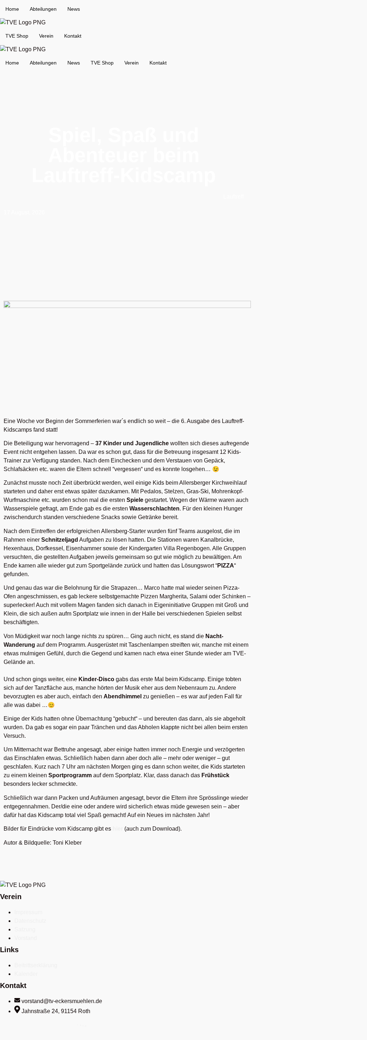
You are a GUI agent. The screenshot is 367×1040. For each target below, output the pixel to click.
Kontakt (72, 36)
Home (12, 9)
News (73, 9)
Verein (46, 36)
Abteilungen (43, 9)
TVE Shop (16, 36)
